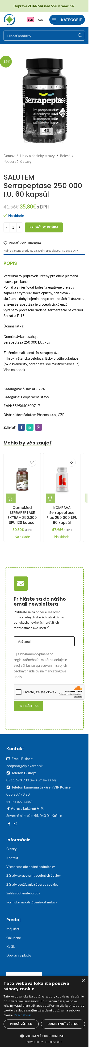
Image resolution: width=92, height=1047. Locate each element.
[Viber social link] (38, 427)
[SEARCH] (80, 36)
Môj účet (12, 929)
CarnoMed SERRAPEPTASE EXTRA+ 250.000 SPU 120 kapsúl (22, 515)
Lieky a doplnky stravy (37, 156)
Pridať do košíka (43, 227)
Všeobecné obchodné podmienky (30, 867)
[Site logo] (9, 19)
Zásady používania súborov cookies (32, 884)
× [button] (83, 981)
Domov (9, 156)
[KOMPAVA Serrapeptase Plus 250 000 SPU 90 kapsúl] (62, 479)
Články (11, 849)
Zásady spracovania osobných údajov (33, 875)
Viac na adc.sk (14, 369)
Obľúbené (13, 938)
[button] (11, 498)
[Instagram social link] (15, 823)
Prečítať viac (22, 1015)
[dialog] (44, 1011)
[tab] (10, 263)
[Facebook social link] (21, 427)
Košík (10, 946)
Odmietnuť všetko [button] (63, 1024)
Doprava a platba (18, 955)
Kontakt (12, 858)
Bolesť (65, 156)
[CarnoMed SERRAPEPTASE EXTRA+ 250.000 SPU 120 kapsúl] (22, 479)
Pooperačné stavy (18, 161)
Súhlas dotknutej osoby (23, 893)
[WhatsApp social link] (29, 427)
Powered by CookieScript (44, 1042)
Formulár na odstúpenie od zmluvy (31, 902)
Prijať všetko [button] (21, 1024)
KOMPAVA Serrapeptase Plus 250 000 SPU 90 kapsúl (61, 515)
